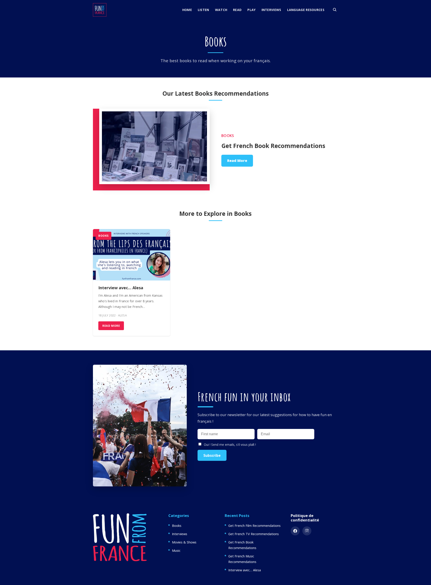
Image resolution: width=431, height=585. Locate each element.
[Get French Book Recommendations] (151, 149)
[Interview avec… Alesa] (131, 254)
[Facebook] (295, 530)
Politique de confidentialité (305, 518)
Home (187, 10)
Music (176, 550)
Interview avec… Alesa (120, 287)
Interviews (271, 10)
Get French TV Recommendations (253, 534)
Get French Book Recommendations (273, 146)
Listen (203, 10)
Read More (237, 160)
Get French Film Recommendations (254, 525)
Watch (221, 10)
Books (227, 135)
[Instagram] (306, 530)
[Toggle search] (334, 9)
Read (237, 10)
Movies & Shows (184, 542)
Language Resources (305, 10)
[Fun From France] (99, 10)
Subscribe (212, 455)
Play (251, 10)
